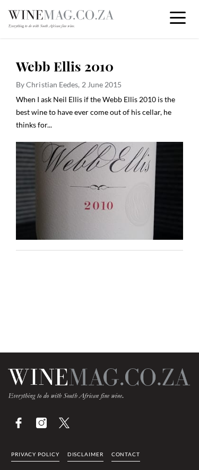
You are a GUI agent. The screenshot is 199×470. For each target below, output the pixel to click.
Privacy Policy (35, 454)
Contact (125, 454)
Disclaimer (85, 454)
